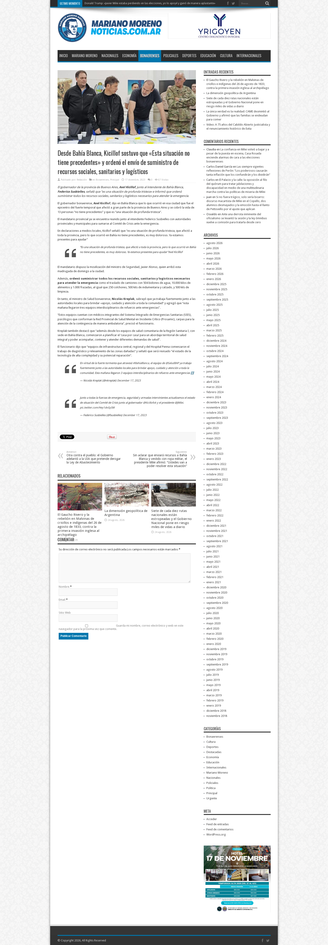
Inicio (63, 55)
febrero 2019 (214, 700)
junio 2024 (213, 371)
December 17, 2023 (129, 380)
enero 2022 (213, 520)
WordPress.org (216, 834)
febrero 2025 (214, 335)
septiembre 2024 (217, 356)
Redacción (82, 180)
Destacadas (213, 752)
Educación (208, 55)
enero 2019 (213, 705)
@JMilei (179, 402)
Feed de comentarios (219, 829)
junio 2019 (213, 680)
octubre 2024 (214, 351)
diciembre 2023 (216, 402)
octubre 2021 (214, 536)
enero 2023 (213, 459)
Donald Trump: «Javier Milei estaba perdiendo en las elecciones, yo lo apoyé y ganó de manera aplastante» (150, 3)
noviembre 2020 (216, 592)
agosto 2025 (214, 304)
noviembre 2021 (216, 530)
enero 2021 (213, 582)
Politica (211, 788)
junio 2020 (213, 618)
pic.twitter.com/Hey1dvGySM (97, 407)
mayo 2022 (213, 500)
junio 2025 (213, 315)
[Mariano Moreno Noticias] (110, 39)
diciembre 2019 (216, 649)
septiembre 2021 (217, 541)
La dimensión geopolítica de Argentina (231, 93)
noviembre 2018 (216, 716)
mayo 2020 (213, 623)
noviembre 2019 (216, 654)
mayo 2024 (213, 376)
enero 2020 (213, 644)
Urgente (211, 798)
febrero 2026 (214, 274)
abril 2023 (212, 443)
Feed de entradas (217, 824)
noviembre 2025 (216, 289)
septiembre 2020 (217, 602)
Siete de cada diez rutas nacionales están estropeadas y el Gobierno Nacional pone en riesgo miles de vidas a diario (171, 519)
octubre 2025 (214, 294)
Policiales (170, 55)
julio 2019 (212, 674)
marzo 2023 (214, 448)
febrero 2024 (214, 392)
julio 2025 (212, 309)
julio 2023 (212, 428)
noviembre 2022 (216, 469)
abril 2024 (212, 381)
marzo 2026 (214, 268)
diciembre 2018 (216, 710)
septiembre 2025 (217, 299)
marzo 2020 (214, 633)
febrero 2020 (214, 638)
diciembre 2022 (216, 464)
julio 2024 (212, 366)
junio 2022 (213, 495)
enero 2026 (213, 279)
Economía (129, 55)
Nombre (64, 586)
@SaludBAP (172, 363)
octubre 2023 (214, 412)
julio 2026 (212, 248)
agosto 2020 (214, 608)
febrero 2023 (214, 453)
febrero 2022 (214, 515)
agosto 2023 (214, 423)
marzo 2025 (214, 330)
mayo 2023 (213, 438)
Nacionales (110, 55)
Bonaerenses (149, 55)
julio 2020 (212, 613)
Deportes (189, 55)
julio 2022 (212, 489)
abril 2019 (212, 690)
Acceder (211, 819)
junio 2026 (213, 253)
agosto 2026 (214, 243)
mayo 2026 (213, 258)
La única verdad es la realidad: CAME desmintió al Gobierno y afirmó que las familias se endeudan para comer (237, 115)
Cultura (226, 55)
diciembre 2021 (216, 525)
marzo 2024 (214, 387)
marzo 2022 (214, 510)
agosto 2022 (214, 484)
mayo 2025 (213, 320)
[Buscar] (267, 3)
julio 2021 (212, 551)
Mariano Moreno (85, 55)
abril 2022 (212, 505)
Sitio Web (65, 612)
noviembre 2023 (216, 407)
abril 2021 (212, 566)
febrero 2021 (214, 577)
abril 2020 (212, 628)
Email (62, 599)
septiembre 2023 (217, 417)
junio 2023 (213, 433)
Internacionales (249, 55)
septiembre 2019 (217, 664)
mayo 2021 (213, 561)
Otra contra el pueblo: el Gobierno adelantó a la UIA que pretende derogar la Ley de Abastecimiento (93, 457)
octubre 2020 (214, 597)
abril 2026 (212, 263)
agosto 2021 (214, 546)
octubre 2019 (214, 659)
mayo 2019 (213, 685)
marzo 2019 (214, 695)
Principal (114, 180)
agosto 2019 (214, 669)
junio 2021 (213, 556)
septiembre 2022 (217, 479)
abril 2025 (212, 325)
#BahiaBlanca (141, 363)
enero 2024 (213, 397)
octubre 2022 (214, 474)
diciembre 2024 (216, 340)
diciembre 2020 (216, 587)
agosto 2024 (214, 361)
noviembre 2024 (216, 345)
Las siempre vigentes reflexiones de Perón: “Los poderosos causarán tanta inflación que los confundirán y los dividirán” (238, 170)
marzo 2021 (214, 572)
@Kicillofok (149, 402)
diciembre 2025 (216, 284)
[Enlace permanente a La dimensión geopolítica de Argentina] (126, 505)
